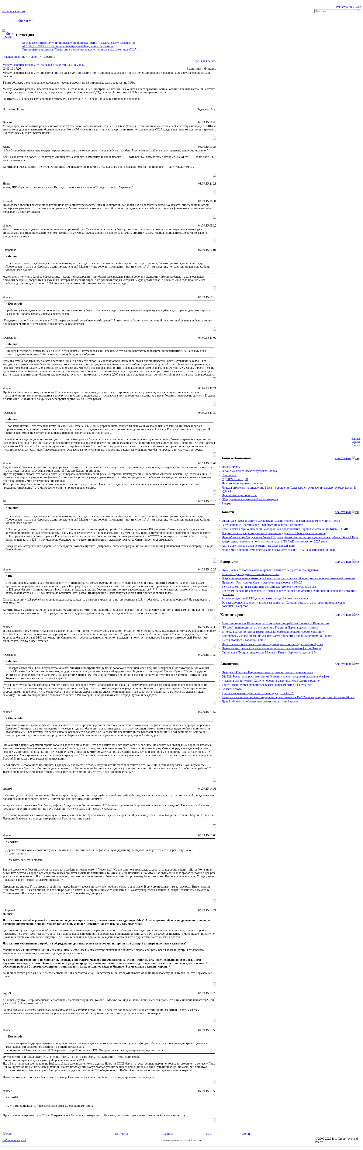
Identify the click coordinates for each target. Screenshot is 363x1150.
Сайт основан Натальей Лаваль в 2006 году (181, 1140)
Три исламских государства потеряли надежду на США (258, 693)
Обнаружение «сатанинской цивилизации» (250, 499)
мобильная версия (13, 11)
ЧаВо (207, 1133)
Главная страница (13, 56)
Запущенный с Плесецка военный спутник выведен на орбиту (262, 524)
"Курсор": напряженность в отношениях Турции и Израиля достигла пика (270, 627)
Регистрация (344, 7)
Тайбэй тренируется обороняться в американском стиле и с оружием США (270, 684)
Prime (20, 109)
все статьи (343, 458)
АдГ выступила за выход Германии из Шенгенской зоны (258, 545)
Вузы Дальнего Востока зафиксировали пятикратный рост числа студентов (270, 570)
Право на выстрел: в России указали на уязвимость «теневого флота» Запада (271, 648)
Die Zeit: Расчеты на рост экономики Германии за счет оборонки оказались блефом (275, 676)
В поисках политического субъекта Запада (249, 471)
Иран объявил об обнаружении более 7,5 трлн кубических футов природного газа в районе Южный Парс (290, 537)
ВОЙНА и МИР (24, 21)
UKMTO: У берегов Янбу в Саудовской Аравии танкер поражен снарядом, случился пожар (281, 520)
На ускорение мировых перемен (242, 483)
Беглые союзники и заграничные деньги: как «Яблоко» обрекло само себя (269, 586)
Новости (34, 56)
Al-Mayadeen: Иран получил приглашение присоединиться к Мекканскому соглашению (79, 42)
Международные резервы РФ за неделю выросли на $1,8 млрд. (43, 64)
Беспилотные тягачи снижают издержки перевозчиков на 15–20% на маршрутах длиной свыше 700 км (288, 697)
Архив (356, 442)
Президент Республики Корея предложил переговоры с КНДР (262, 582)
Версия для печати (204, 61)
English (356, 438)
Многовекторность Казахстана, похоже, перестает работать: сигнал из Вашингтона (275, 623)
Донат (246, 1133)
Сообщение (229, 475)
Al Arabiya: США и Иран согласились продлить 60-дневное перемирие (67, 46)
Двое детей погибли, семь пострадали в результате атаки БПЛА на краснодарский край (278, 549)
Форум (356, 445)
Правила (167, 1133)
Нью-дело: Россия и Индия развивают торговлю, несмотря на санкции (267, 672)
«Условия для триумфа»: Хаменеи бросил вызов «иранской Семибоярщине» (271, 680)
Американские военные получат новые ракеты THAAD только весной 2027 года (274, 541)
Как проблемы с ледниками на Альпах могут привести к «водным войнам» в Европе (277, 635)
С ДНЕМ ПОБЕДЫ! (235, 479)
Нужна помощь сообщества (239, 495)
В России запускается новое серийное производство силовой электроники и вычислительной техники (288, 578)
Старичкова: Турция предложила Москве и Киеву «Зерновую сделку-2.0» (269, 652)
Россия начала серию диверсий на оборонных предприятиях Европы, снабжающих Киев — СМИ (285, 529)
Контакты (121, 1133)
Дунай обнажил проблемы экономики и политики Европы (260, 701)
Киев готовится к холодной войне (244, 640)
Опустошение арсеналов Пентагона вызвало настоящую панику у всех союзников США (79, 49)
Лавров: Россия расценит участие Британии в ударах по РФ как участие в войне (274, 533)
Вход (358, 7)
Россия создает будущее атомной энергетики (250, 574)
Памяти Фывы (231, 466)
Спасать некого (232, 689)
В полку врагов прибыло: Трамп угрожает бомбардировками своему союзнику (273, 631)
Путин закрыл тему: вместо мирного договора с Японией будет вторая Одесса (272, 644)
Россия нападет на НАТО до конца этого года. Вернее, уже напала (265, 598)
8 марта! (227, 503)
